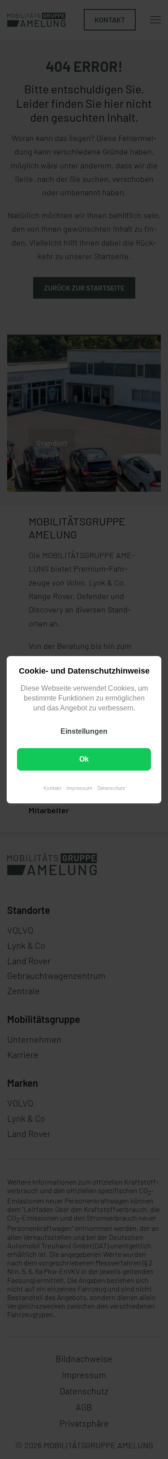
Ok (84, 759)
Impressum (79, 787)
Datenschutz (111, 787)
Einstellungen (84, 731)
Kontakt (52, 787)
